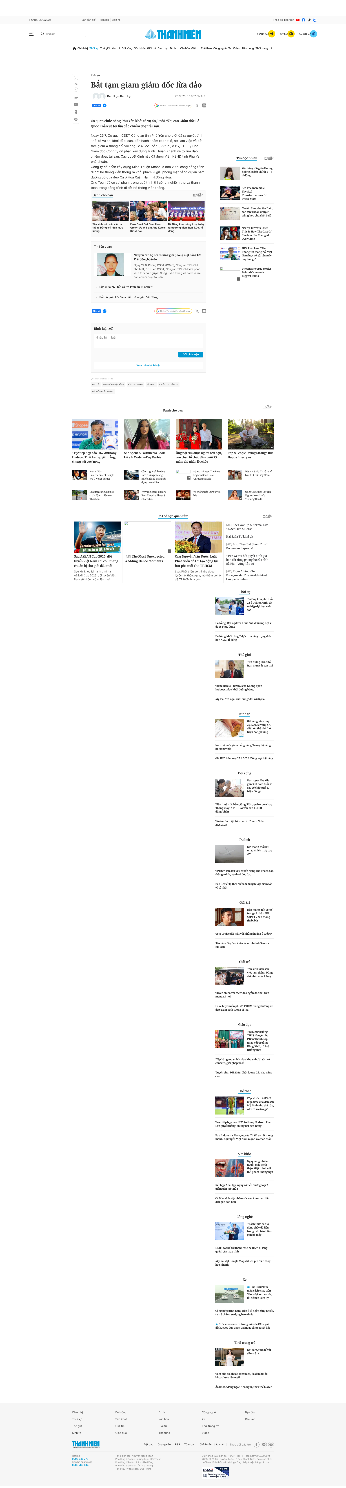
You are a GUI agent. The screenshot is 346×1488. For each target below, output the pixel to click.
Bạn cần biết (89, 19)
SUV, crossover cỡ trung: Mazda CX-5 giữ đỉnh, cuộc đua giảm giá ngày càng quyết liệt (242, 1326)
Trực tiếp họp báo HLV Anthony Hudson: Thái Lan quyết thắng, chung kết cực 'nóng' (243, 1124)
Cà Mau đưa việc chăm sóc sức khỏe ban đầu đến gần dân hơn (242, 1200)
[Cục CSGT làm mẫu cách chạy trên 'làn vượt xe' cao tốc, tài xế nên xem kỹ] (229, 1294)
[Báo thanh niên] (173, 33)
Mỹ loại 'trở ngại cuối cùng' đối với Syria (240, 699)
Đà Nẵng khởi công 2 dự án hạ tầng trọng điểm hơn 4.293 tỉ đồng (243, 638)
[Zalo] (315, 20)
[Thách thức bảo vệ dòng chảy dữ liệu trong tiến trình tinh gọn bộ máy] (229, 1231)
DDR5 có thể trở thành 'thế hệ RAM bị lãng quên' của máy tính (241, 1249)
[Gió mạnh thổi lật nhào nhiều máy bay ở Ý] (229, 854)
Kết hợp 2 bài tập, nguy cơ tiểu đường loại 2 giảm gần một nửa (241, 1186)
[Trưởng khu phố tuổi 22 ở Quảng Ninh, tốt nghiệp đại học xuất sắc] (229, 606)
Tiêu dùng (248, 48)
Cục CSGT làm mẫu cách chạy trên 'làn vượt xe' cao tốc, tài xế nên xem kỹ (259, 1292)
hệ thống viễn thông (103, 391)
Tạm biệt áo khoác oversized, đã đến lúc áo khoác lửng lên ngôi (241, 1375)
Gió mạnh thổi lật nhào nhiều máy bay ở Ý (259, 850)
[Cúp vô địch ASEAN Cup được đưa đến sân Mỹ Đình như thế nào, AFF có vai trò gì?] (229, 1106)
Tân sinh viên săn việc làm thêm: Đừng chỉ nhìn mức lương (260, 972)
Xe (229, 48)
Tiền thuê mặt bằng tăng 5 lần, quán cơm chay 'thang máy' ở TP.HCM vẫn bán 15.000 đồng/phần (243, 808)
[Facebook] (303, 20)
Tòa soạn (189, 1444)
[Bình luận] (76, 105)
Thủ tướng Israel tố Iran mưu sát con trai (260, 663)
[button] (76, 78)
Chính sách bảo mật (211, 1444)
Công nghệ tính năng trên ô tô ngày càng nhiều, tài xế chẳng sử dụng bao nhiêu (244, 1312)
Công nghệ (220, 48)
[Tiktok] (309, 20)
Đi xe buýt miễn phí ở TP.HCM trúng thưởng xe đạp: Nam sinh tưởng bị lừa (244, 1007)
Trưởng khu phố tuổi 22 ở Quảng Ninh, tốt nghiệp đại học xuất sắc (260, 605)
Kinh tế (116, 48)
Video (236, 48)
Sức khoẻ (121, 1419)
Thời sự (94, 48)
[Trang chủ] (74, 48)
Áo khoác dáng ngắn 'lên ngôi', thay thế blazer (243, 1387)
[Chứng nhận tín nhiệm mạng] (215, 1473)
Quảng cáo (164, 1444)
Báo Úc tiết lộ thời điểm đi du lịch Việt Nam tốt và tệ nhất (243, 885)
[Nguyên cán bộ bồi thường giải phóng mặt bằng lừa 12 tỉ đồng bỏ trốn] (112, 264)
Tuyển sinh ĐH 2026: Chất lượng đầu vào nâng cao (243, 1074)
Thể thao (206, 48)
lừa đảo (151, 385)
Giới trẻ (151, 48)
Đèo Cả (95, 385)
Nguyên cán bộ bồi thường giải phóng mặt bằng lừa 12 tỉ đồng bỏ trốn (167, 257)
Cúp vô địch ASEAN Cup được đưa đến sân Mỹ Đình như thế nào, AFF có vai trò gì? (260, 1104)
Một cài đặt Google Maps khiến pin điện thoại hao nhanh (243, 1262)
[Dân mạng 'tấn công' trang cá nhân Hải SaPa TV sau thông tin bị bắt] (229, 917)
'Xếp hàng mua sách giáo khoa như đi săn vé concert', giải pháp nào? (242, 1061)
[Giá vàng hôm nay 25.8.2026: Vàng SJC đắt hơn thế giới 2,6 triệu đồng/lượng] (229, 728)
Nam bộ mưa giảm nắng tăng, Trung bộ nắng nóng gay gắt (243, 747)
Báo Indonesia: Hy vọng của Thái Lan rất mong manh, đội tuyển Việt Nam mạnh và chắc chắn (244, 1137)
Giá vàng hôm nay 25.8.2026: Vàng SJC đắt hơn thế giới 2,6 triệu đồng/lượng (259, 727)
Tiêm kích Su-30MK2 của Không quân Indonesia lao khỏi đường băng (238, 687)
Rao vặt (250, 1419)
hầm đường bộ (135, 385)
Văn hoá (164, 1419)
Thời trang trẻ (264, 48)
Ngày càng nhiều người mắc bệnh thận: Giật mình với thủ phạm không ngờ (260, 1167)
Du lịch (174, 48)
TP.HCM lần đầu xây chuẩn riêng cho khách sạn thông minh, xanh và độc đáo (244, 872)
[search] (62, 34)
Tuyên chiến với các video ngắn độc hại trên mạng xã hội (242, 994)
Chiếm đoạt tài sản (168, 385)
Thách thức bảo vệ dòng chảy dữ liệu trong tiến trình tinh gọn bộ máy (259, 1229)
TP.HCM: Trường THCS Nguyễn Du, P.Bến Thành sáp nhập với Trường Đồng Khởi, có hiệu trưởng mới (258, 1040)
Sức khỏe (140, 48)
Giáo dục (163, 48)
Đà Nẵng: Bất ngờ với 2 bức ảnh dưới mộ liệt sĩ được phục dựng (243, 624)
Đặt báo (148, 1444)
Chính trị (82, 48)
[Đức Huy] (96, 96)
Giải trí (195, 48)
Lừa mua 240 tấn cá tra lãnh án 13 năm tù (126, 287)
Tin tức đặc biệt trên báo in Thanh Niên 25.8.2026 (239, 823)
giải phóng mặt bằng (113, 385)
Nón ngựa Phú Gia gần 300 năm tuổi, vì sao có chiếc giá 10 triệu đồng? (259, 786)
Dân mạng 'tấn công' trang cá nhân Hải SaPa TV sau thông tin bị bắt (260, 915)
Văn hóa (185, 48)
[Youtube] (298, 20)
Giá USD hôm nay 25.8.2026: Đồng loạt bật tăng (244, 758)
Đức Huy (112, 96)
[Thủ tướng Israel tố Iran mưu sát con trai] (229, 669)
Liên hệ (116, 19)
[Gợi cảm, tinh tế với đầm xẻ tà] (229, 1357)
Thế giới (105, 48)
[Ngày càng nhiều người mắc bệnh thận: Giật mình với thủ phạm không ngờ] (229, 1168)
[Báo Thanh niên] (85, 1445)
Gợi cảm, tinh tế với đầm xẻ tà (259, 1351)
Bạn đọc (250, 1412)
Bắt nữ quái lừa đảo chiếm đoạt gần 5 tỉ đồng (128, 297)
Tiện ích (104, 19)
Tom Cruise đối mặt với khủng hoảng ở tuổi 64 (243, 933)
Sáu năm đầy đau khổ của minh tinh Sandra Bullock (242, 945)
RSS (177, 1444)
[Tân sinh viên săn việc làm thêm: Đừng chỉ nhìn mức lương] (229, 976)
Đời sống (127, 48)
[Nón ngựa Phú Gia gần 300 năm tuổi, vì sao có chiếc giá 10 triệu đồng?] (229, 788)
